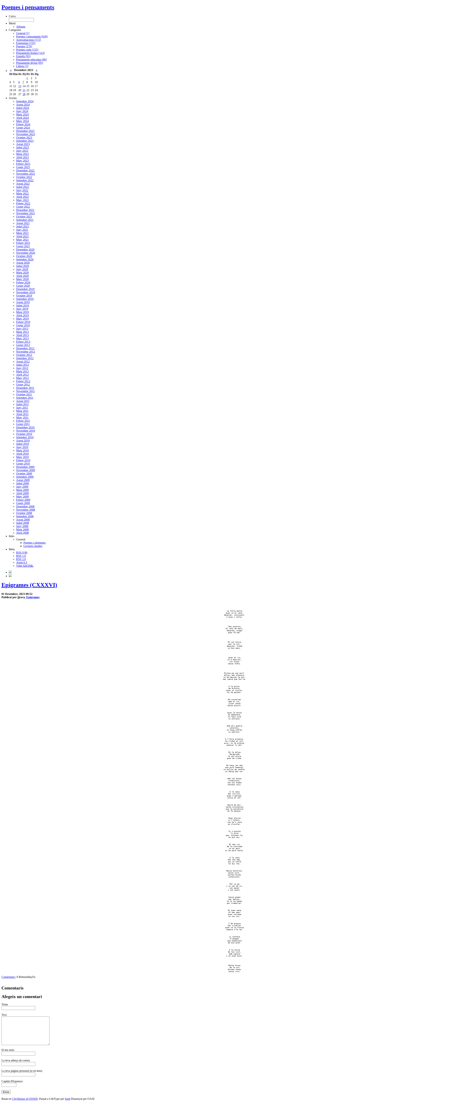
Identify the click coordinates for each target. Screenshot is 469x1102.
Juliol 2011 (22, 404)
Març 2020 (22, 279)
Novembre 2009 (25, 470)
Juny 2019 (22, 308)
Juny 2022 (22, 190)
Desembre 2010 (25, 427)
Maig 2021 (22, 233)
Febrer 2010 (23, 460)
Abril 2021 (22, 236)
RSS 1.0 (21, 555)
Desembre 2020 (25, 249)
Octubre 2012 (24, 354)
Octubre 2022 (24, 177)
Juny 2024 (22, 111)
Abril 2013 (22, 335)
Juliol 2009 (22, 483)
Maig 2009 (22, 490)
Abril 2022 (22, 196)
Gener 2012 (23, 384)
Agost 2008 (23, 519)
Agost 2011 (22, 401)
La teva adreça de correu (15, 1060)
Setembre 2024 (25, 101)
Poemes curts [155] (27, 49)
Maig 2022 (22, 193)
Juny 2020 (22, 269)
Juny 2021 (22, 229)
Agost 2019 (23, 302)
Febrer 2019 (23, 322)
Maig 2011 (22, 410)
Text (4, 1014)
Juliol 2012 (22, 364)
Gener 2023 (23, 167)
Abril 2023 (22, 157)
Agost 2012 (23, 361)
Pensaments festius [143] (30, 53)
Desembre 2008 (25, 506)
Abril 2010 (22, 453)
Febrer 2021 (23, 242)
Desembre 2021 (25, 210)
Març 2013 (22, 338)
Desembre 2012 (25, 348)
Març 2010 (22, 457)
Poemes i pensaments (27, 7)
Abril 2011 (22, 414)
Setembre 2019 (25, 298)
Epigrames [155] (25, 43)
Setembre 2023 (25, 140)
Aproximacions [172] (28, 39)
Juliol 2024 (22, 107)
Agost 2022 (23, 183)
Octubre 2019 (24, 295)
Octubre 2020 (24, 256)
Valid (25, 565)
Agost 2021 (23, 223)
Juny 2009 (22, 486)
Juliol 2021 (22, 226)
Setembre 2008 (25, 516)
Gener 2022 (23, 206)
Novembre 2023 (25, 134)
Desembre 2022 (25, 170)
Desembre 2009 (25, 466)
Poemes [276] (24, 46)
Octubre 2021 (24, 216)
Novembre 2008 (25, 509)
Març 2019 (22, 318)
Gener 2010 (23, 463)
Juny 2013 (22, 328)
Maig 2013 (22, 331)
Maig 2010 (22, 450)
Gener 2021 (23, 246)
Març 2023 (22, 160)
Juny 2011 (22, 407)
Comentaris (8, 976)
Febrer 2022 (23, 203)
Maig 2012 (22, 371)
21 (24, 90)
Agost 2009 (23, 480)
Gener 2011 (23, 424)
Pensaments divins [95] (29, 62)
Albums (20, 26)
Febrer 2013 (23, 341)
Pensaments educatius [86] (31, 59)
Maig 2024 (22, 114)
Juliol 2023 (22, 147)
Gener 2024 (23, 127)
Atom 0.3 (21, 562)
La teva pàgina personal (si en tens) (21, 1070)
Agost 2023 (23, 144)
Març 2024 (22, 121)
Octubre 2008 (24, 513)
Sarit (67, 1098)
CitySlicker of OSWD (25, 1098)
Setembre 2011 (24, 397)
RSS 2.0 (21, 559)
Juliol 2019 (22, 305)
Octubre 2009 (24, 473)
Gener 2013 (23, 345)
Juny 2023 (22, 150)
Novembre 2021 (25, 213)
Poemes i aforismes (34, 542)
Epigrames (33, 597)
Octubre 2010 (24, 434)
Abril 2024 (22, 117)
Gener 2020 (23, 285)
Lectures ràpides (32, 546)
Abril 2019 (22, 315)
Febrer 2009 (23, 499)
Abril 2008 (22, 532)
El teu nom (7, 1049)
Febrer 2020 (23, 282)
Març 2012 (22, 378)
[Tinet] (10, 576)
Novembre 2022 (25, 173)
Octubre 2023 (24, 137)
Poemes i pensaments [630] (32, 36)
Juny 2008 (22, 526)
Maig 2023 (22, 154)
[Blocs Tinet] (10, 572)
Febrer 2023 (23, 163)
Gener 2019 (23, 325)
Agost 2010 (23, 440)
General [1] (22, 33)
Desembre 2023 (25, 130)
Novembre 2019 (25, 292)
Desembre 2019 (25, 289)
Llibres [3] (22, 66)
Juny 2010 (22, 447)
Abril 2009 (22, 493)
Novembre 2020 (25, 252)
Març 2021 (22, 239)
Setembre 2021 (25, 219)
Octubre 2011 (24, 394)
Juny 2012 (22, 368)
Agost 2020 (23, 262)
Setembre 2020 (25, 259)
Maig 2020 (22, 272)
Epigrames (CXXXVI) (29, 585)
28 (24, 94)
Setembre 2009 (25, 476)
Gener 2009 (23, 503)
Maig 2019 (22, 312)
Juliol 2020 (22, 266)
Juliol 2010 (22, 443)
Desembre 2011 (25, 387)
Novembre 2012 (25, 351)
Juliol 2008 (22, 522)
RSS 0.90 (21, 552)
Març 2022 (22, 200)
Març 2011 (22, 417)
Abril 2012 (22, 374)
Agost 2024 (23, 104)
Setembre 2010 (25, 437)
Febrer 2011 (23, 420)
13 (19, 86)
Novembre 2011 (25, 391)
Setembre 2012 (25, 358)
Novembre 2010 (25, 430)
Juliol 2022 (22, 186)
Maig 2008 (22, 529)
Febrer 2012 (23, 381)
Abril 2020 (22, 275)
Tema (4, 1004)
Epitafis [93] (23, 56)
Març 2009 (22, 496)
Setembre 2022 (25, 180)
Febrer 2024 (23, 124)
